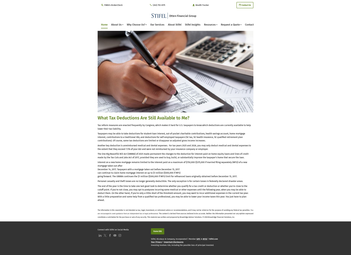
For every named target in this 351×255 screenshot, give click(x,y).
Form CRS (157, 231)
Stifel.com (213, 239)
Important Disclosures (173, 242)
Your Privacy (156, 242)
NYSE (205, 239)
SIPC (198, 239)
